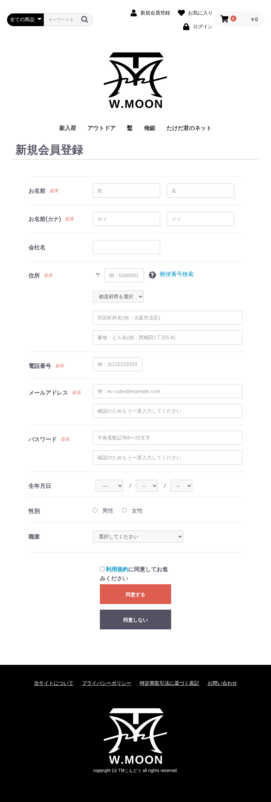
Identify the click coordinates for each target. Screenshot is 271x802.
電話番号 (40, 366)
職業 (34, 536)
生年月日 (40, 486)
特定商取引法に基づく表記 (169, 683)
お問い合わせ (222, 683)
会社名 (37, 247)
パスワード (43, 439)
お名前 (37, 190)
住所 (34, 275)
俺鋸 (149, 128)
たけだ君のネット (189, 128)
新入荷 (67, 128)
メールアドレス (48, 392)
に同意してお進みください (134, 574)
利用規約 (117, 569)
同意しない (135, 620)
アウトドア (102, 128)
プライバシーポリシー (106, 683)
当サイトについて (53, 683)
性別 (34, 511)
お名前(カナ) (45, 219)
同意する (135, 594)
